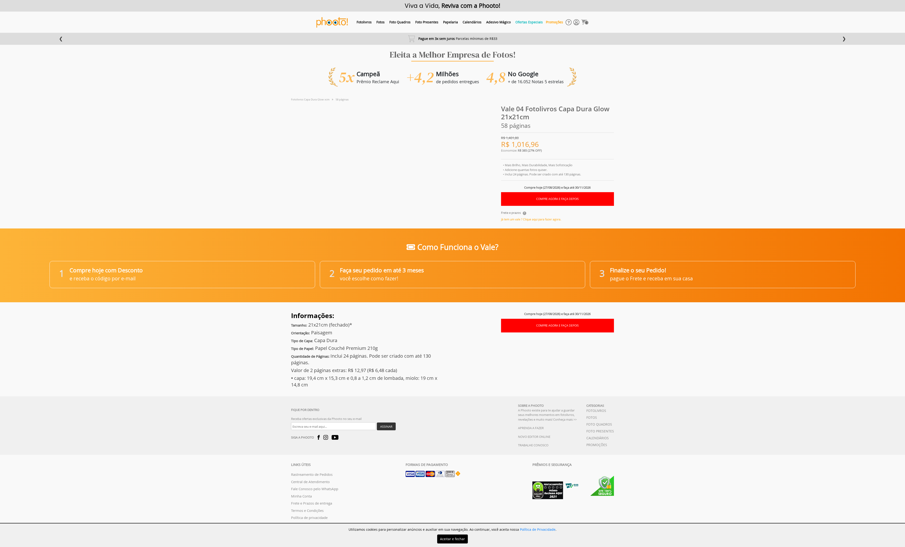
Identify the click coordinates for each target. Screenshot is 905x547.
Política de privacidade (309, 517)
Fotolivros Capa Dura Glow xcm (310, 99)
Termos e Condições (307, 510)
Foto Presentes (426, 22)
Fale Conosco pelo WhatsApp (314, 488)
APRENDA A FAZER (531, 428)
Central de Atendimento (310, 481)
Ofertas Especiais (529, 22)
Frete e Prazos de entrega (311, 503)
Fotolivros (364, 22)
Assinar (386, 426)
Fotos (380, 22)
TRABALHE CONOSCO (533, 445)
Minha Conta (301, 496)
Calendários (472, 22)
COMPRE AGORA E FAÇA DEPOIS (557, 199)
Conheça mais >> (565, 419)
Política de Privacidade (537, 529)
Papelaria (450, 22)
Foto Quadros (400, 22)
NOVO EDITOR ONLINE (534, 437)
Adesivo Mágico (498, 22)
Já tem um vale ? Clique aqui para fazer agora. (531, 219)
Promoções (554, 22)
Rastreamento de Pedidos (312, 474)
